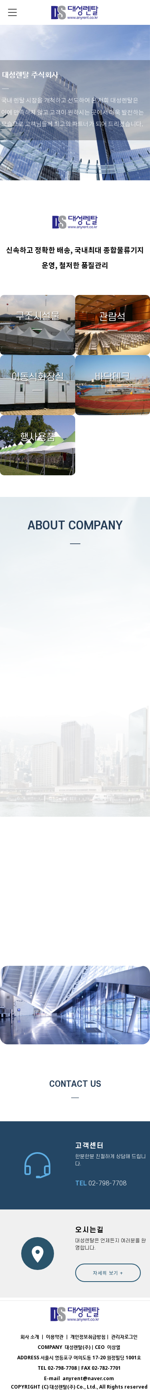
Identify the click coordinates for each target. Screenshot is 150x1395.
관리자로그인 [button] (124, 1336)
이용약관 (55, 1336)
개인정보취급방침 (88, 1336)
